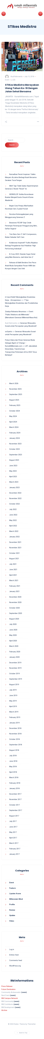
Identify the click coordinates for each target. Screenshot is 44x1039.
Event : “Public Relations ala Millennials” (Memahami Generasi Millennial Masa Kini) (21, 314)
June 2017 (13, 827)
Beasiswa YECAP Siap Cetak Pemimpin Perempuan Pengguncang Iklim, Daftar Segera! (21, 226)
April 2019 (13, 706)
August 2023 (14, 460)
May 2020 (13, 635)
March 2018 (13, 777)
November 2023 (15, 444)
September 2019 (15, 679)
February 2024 (14, 433)
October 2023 (14, 449)
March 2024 (13, 427)
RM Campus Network (9, 998)
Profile (12, 904)
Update (12, 915)
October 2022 (14, 504)
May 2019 (13, 701)
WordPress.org (15, 966)
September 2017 (15, 810)
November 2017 (15, 799)
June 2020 (13, 630)
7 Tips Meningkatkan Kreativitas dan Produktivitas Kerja (21, 303)
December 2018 (15, 728)
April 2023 (13, 476)
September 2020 (15, 613)
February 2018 (14, 783)
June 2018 (13, 761)
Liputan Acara (15, 893)
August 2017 (14, 816)
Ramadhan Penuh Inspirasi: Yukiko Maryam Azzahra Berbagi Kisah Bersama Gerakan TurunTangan (20, 177)
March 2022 (13, 531)
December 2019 (15, 663)
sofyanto (8, 331)
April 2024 (13, 422)
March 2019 (13, 712)
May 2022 (13, 520)
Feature (12, 888)
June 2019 (13, 695)
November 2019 (15, 668)
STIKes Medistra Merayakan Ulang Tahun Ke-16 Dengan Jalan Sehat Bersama (22, 88)
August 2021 (14, 559)
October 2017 (14, 805)
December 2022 (15, 493)
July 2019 (13, 690)
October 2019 (14, 674)
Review (12, 910)
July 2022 (13, 509)
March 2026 (13, 383)
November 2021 (15, 548)
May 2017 (13, 832)
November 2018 (15, 734)
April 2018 (13, 772)
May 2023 (13, 471)
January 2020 (14, 657)
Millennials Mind (16, 899)
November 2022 (15, 498)
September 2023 (15, 455)
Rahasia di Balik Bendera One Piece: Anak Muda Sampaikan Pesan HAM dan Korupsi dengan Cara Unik (20, 266)
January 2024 (14, 438)
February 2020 (14, 652)
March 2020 (13, 646)
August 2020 (14, 619)
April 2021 (13, 575)
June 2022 (13, 515)
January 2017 (14, 854)
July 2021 (13, 564)
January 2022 (14, 537)
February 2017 (14, 849)
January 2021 (14, 591)
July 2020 (13, 624)
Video (11, 921)
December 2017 (15, 794)
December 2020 (15, 597)
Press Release (6, 986)
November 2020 (15, 602)
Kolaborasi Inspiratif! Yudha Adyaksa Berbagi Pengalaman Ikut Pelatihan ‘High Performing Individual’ (21, 246)
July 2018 (13, 756)
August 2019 (14, 684)
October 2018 (14, 739)
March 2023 (13, 482)
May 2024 (13, 416)
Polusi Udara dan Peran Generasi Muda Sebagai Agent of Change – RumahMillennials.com (20, 343)
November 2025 (15, 389)
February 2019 (14, 717)
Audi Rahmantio (17, 76)
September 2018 (15, 745)
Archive (4, 1010)
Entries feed (14, 955)
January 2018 (14, 788)
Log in (11, 949)
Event (7, 80)
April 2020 (13, 641)
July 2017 (13, 821)
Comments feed (15, 960)
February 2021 (14, 586)
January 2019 (14, 723)
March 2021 (13, 580)
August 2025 (14, 400)
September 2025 (15, 394)
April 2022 (13, 526)
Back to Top (23, 1033)
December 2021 (15, 542)
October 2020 (14, 608)
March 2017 (13, 843)
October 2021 (14, 553)
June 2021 (13, 569)
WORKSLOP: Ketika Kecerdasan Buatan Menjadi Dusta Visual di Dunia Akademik (19, 197)
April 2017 (13, 838)
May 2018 (13, 766)
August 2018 (14, 750)
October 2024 (14, 411)
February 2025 (14, 405)
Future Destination (8, 989)
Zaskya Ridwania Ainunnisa (15, 311)
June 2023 (13, 466)
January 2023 (14, 487)
